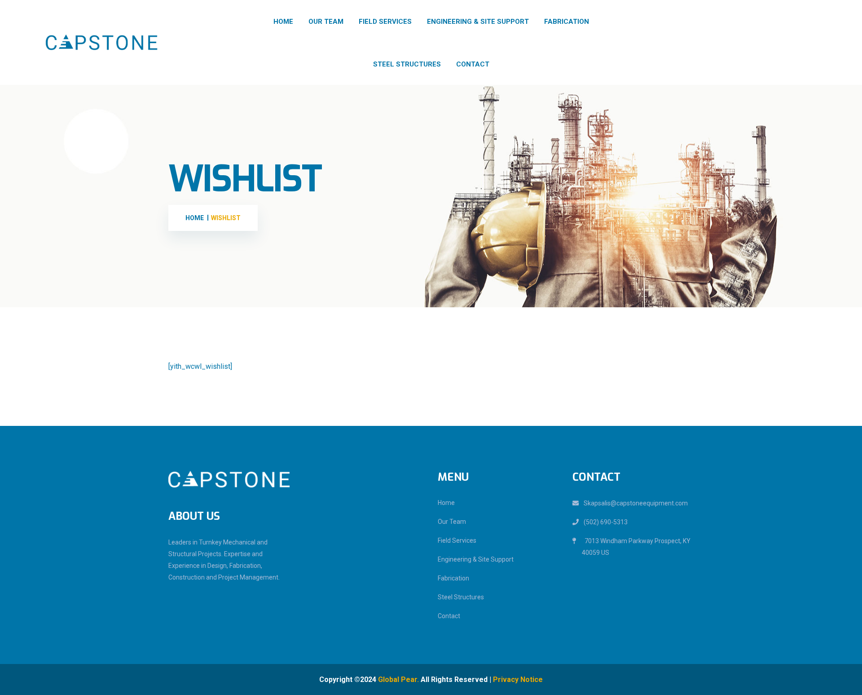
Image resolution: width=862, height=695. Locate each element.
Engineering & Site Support (478, 22)
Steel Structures (407, 64)
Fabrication (566, 22)
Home (283, 22)
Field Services (385, 22)
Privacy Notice (518, 679)
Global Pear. (398, 679)
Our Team (325, 22)
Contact (472, 64)
